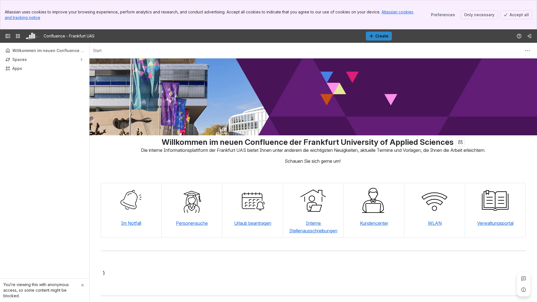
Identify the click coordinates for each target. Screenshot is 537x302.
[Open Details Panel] (523, 289)
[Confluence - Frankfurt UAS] (33, 36)
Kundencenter (374, 223)
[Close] (82, 285)
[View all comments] (523, 278)
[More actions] (527, 50)
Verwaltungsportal (495, 223)
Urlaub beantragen (252, 223)
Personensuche (192, 223)
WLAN (435, 223)
